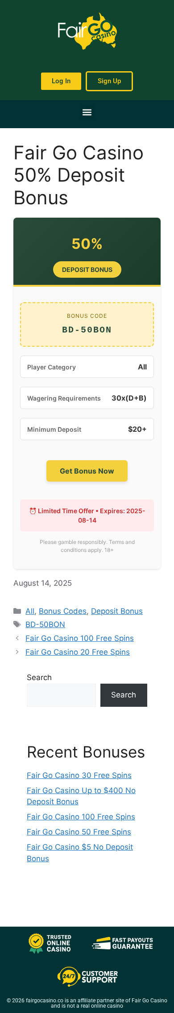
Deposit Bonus (117, 611)
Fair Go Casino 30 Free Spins (79, 775)
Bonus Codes (63, 611)
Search (39, 677)
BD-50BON (45, 624)
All (29, 611)
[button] (87, 112)
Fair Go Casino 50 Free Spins (79, 831)
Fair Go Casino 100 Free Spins (79, 638)
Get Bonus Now (87, 470)
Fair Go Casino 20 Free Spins (77, 652)
